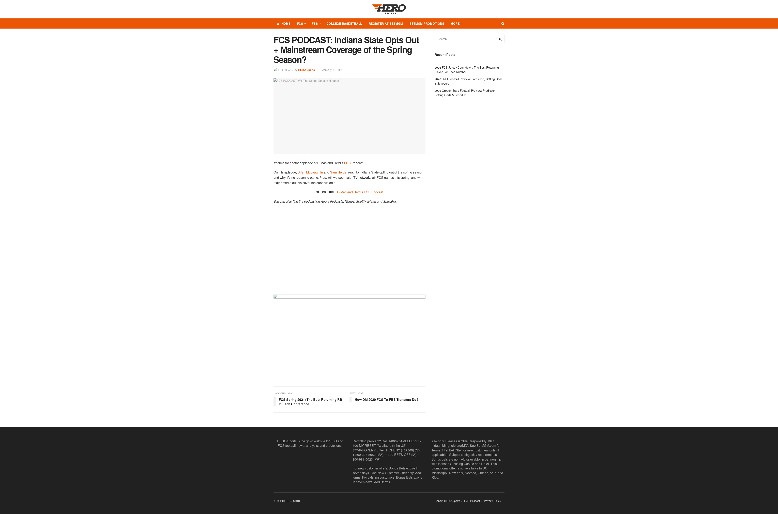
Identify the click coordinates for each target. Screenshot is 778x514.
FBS (315, 23)
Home (286, 23)
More (455, 23)
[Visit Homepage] (389, 9)
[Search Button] (502, 23)
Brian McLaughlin (310, 172)
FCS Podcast (472, 501)
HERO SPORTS (291, 500)
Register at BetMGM (386, 23)
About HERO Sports (448, 501)
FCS (300, 23)
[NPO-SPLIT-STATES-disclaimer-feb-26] (349, 337)
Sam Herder (338, 172)
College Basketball (344, 23)
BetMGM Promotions (426, 23)
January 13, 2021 (332, 70)
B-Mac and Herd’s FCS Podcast (360, 192)
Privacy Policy (492, 501)
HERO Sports (306, 70)
